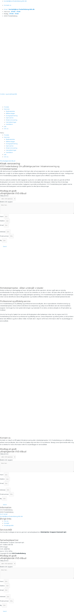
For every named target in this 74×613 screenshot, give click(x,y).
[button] (37, 133)
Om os (6, 128)
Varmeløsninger (11, 122)
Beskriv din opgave (6, 202)
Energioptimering (11, 115)
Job (5, 126)
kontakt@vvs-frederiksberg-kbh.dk (11, 516)
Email (2, 225)
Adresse (3, 231)
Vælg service (4, 195)
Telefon (2, 221)
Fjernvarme (9, 117)
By (1, 240)
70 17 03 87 (4, 514)
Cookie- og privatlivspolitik (8, 94)
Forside (6, 107)
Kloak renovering (11, 120)
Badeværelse (10, 111)
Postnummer (4, 236)
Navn (2, 216)
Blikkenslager (10, 113)
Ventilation (9, 124)
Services (6, 109)
